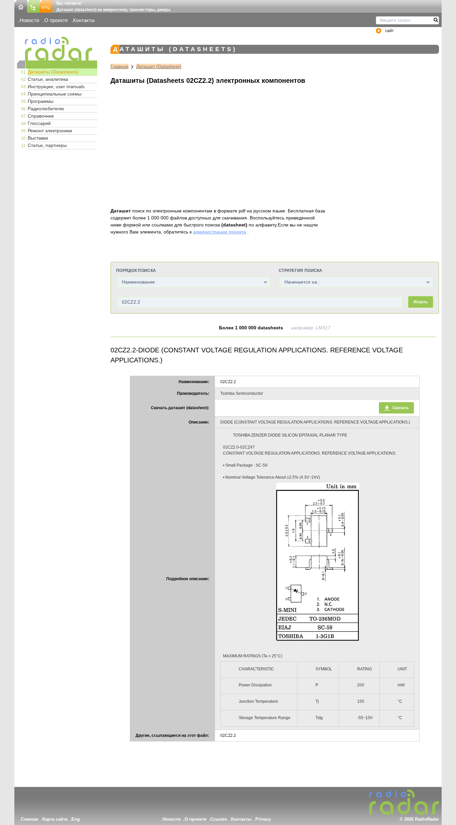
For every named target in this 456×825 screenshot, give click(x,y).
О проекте (56, 20)
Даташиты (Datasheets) (53, 71)
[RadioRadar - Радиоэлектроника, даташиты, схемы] (57, 48)
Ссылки (218, 819)
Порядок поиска (136, 270)
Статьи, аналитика (48, 79)
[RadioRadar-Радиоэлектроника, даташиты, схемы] (20, 5)
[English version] (46, 5)
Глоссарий (39, 123)
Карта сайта (54, 819)
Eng (75, 819)
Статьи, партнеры (47, 145)
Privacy (263, 819)
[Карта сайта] (33, 5)
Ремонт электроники (50, 130)
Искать (421, 302)
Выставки (38, 138)
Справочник (41, 116)
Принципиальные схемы (54, 94)
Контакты (84, 20)
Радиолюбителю (46, 108)
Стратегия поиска (300, 270)
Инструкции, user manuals (56, 86)
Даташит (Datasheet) (158, 66)
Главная (119, 66)
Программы (40, 101)
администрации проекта (219, 231)
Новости (29, 20)
